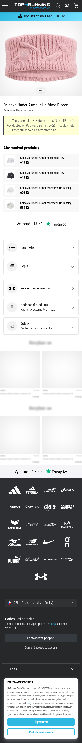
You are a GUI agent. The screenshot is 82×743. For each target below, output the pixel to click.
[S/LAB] (32, 559)
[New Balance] (32, 542)
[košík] (76, 6)
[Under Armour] (41, 576)
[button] (41, 247)
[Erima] (15, 524)
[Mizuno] (15, 542)
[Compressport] (67, 507)
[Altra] (49, 489)
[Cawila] (32, 507)
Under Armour (24, 110)
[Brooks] (15, 507)
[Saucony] (67, 559)
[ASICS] (67, 489)
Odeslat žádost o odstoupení (41, 647)
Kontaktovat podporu (41, 638)
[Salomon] (49, 559)
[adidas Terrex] (32, 489)
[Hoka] (32, 524)
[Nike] (49, 542)
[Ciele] (49, 507)
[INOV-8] (49, 524)
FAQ (53, 624)
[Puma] (15, 559)
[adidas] (15, 489)
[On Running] (67, 542)
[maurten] (67, 524)
